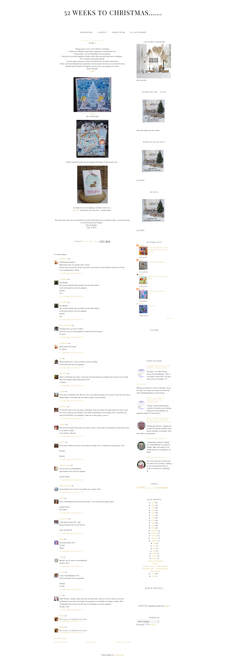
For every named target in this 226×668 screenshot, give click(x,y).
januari (154, 558)
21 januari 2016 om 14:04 (71, 459)
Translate (153, 624)
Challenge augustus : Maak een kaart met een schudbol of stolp (159, 420)
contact (102, 32)
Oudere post (60, 642)
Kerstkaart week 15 (157, 439)
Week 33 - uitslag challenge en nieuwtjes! (156, 400)
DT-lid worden (138, 32)
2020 (153, 518)
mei (154, 548)
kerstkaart (162, 487)
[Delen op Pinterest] (109, 241)
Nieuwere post (123, 642)
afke (60, 595)
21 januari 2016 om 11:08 (71, 401)
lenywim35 (63, 406)
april (154, 551)
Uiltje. (152, 306)
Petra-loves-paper (65, 486)
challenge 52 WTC (151, 488)
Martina (141, 245)
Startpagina (86, 32)
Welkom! (141, 384)
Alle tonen (169, 318)
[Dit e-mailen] (100, 241)
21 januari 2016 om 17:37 (71, 533)
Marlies (61, 616)
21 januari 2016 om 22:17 (71, 610)
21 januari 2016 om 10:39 (71, 368)
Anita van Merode (65, 325)
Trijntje (61, 391)
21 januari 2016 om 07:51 (71, 273)
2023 (153, 510)
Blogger (167, 606)
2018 (153, 523)
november (154, 533)
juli (154, 543)
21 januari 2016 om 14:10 (71, 480)
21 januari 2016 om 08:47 (71, 319)
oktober (154, 535)
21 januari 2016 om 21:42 (71, 589)
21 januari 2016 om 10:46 (71, 385)
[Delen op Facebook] (107, 241)
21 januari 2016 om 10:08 (71, 352)
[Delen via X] (105, 241)
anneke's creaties (64, 465)
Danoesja (62, 424)
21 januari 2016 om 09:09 (71, 337)
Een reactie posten (60, 638)
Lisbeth (92, 114)
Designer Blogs (119, 655)
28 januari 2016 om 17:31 (71, 621)
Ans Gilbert (63, 279)
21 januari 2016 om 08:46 (71, 296)
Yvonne (62, 572)
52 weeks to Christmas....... (113, 12)
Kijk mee (76, 210)
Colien (141, 303)
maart (154, 553)
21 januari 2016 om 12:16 (71, 436)
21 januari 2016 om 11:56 (71, 418)
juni (154, 546)
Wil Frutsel (63, 373)
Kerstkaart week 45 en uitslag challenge (158, 367)
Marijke (92, 71)
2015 (153, 573)
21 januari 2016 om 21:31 (71, 566)
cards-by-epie (63, 519)
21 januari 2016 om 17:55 (71, 551)
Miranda (142, 289)
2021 (153, 515)
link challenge (155, 571)
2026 (153, 503)
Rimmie (62, 442)
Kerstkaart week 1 (156, 457)
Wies (61, 557)
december (154, 530)
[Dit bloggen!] (102, 241)
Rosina (61, 498)
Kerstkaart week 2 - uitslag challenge (155, 566)
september (154, 538)
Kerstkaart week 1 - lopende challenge (155, 568)
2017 (153, 525)
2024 (153, 508)
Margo (61, 539)
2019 (153, 520)
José (60, 358)
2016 (153, 528)
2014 (153, 576)
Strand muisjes (157, 262)
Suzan (141, 260)
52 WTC (141, 487)
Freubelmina (63, 258)
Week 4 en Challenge (155, 561)
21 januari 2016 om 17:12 (71, 513)
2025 (153, 505)
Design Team (118, 32)
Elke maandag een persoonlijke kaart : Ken (158, 249)
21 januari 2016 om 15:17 (71, 492)
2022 (153, 513)
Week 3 (155, 563)
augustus (154, 541)
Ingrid (141, 274)
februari (154, 556)
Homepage (91, 642)
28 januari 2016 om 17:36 (71, 632)
